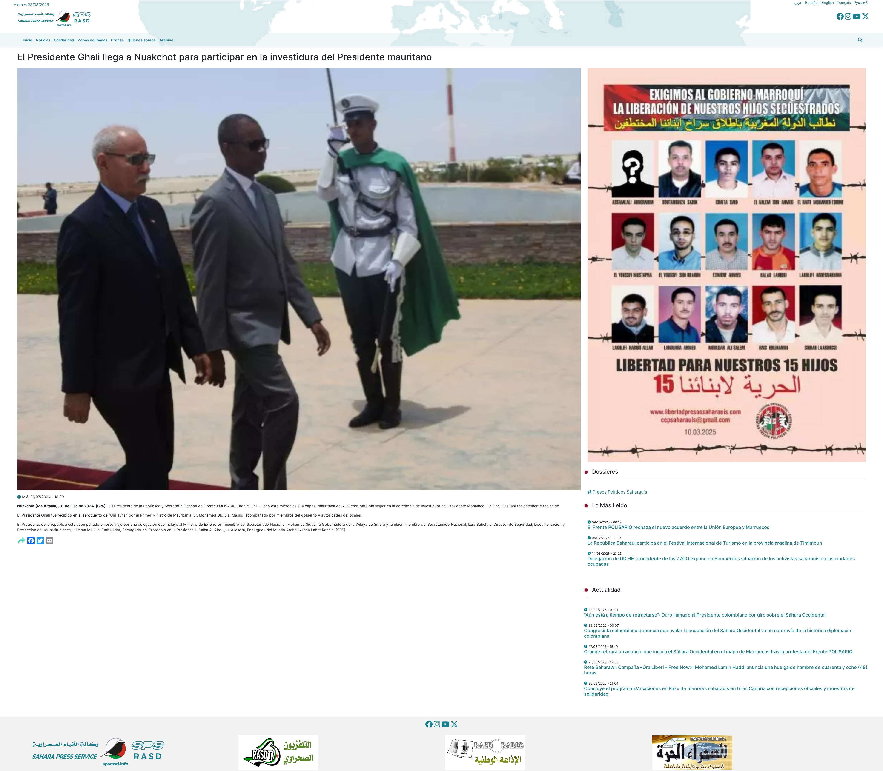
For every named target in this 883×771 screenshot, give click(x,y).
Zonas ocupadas (92, 40)
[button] (860, 40)
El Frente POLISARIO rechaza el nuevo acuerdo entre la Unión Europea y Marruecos (678, 527)
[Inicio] (56, 17)
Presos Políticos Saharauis (620, 492)
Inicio (27, 40)
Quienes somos (141, 40)
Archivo (166, 40)
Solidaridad (64, 40)
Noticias (43, 40)
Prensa (117, 40)
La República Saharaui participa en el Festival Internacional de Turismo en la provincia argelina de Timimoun (705, 543)
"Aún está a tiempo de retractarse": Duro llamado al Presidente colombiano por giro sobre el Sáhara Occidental (705, 615)
